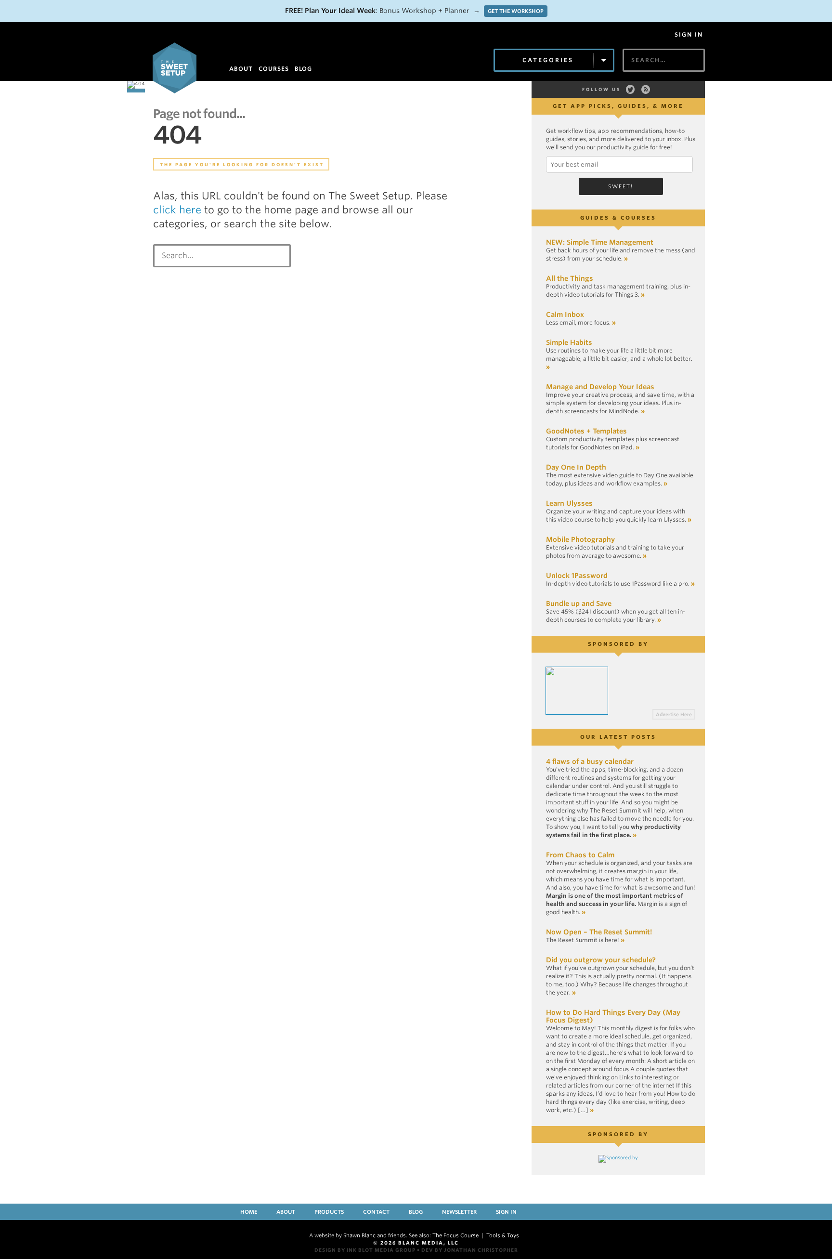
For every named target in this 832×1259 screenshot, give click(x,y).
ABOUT (241, 68)
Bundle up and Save (578, 603)
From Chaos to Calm (580, 855)
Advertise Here (674, 714)
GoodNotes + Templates (586, 431)
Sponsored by (618, 644)
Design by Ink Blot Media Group (365, 1250)
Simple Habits (569, 342)
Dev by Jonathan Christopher (469, 1250)
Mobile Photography (580, 539)
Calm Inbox (565, 314)
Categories (547, 60)
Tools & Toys (502, 1235)
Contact (376, 1211)
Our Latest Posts (618, 737)
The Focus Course (455, 1235)
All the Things (569, 278)
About (285, 1211)
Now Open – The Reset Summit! (599, 932)
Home (248, 1211)
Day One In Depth (576, 467)
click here (177, 210)
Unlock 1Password (577, 575)
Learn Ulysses (569, 503)
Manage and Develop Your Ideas (600, 387)
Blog (416, 1211)
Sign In (689, 35)
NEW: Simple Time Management (599, 242)
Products (329, 1211)
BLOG (303, 68)
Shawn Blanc (359, 1235)
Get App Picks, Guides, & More (618, 106)
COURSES (274, 68)
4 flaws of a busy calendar (590, 761)
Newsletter (459, 1211)
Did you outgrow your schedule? (601, 960)
